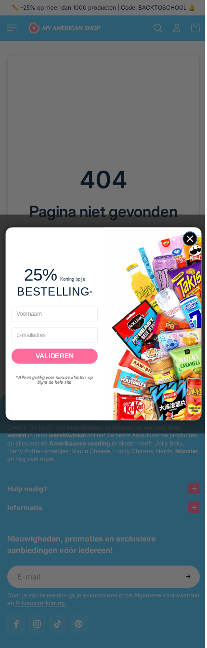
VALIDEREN (52, 356)
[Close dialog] (187, 239)
